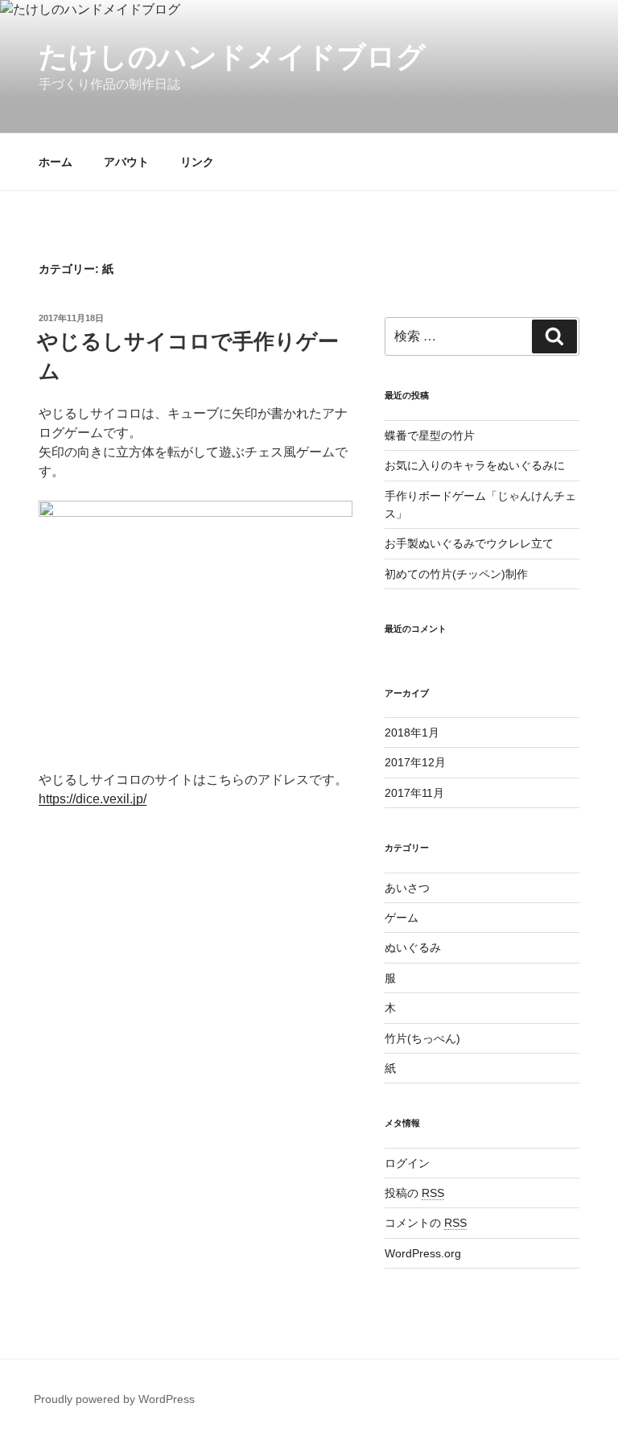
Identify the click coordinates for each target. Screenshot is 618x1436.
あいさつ (407, 887)
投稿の (414, 1192)
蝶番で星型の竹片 (430, 435)
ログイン (407, 1163)
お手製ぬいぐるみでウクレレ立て (469, 543)
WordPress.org (423, 1253)
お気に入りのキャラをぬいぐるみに (475, 465)
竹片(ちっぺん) (422, 1038)
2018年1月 (412, 732)
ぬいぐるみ (413, 947)
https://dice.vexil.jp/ (92, 799)
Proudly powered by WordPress (114, 1399)
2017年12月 (415, 762)
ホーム (55, 161)
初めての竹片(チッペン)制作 (456, 573)
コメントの (426, 1222)
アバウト (126, 161)
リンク (197, 161)
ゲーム (401, 917)
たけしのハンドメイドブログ (232, 56)
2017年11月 (414, 792)
